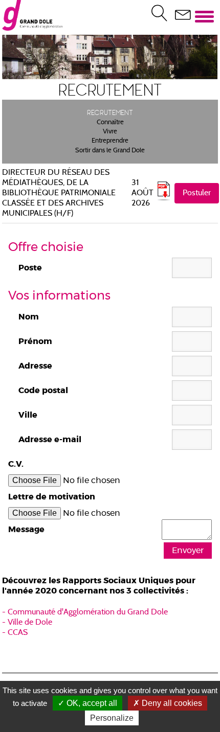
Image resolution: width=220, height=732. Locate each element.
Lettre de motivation (51, 497)
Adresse (35, 366)
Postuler (197, 193)
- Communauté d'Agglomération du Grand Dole (85, 612)
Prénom (35, 341)
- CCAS (15, 633)
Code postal (43, 390)
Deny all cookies (171, 703)
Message (26, 529)
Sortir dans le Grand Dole (110, 150)
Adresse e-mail (49, 440)
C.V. (16, 464)
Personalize (112, 718)
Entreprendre (110, 141)
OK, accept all (90, 703)
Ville (27, 415)
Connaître (110, 122)
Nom (28, 317)
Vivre (110, 131)
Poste (30, 268)
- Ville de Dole (27, 623)
